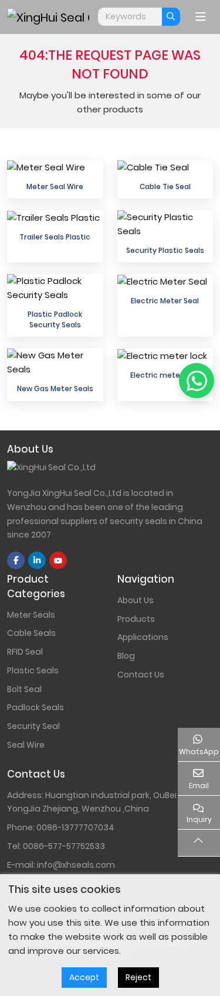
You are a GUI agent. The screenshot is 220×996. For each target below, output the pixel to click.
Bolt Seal (24, 689)
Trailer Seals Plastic (54, 237)
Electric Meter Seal (165, 301)
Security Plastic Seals (165, 250)
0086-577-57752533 (64, 846)
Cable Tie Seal (165, 186)
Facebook (16, 560)
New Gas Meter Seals (55, 388)
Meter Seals (31, 615)
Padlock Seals (35, 707)
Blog (126, 656)
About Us (135, 600)
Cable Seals (31, 633)
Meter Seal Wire (54, 186)
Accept (84, 977)
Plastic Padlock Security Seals (55, 319)
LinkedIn (37, 560)
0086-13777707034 (75, 827)
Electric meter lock (164, 375)
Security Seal (33, 726)
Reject (138, 977)
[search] (171, 17)
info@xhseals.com (76, 865)
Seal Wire (26, 745)
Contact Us (140, 674)
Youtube (58, 560)
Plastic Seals (33, 670)
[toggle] (200, 17)
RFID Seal (25, 652)
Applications (142, 637)
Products (136, 619)
